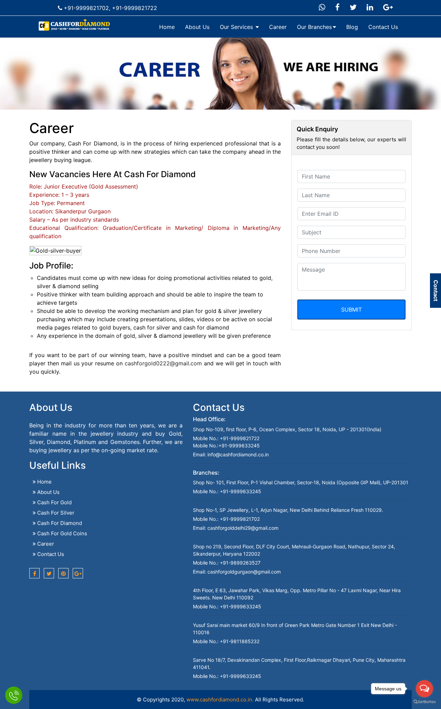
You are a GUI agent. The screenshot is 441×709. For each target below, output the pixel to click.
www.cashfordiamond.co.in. (220, 699)
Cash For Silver (55, 512)
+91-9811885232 (238, 641)
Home (167, 26)
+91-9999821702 (86, 7)
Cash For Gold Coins (61, 533)
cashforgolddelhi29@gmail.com (242, 528)
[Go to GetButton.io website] (424, 702)
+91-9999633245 (239, 445)
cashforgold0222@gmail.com (163, 363)
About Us (197, 26)
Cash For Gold (54, 502)
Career (278, 26)
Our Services (237, 26)
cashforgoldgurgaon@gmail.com (244, 572)
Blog (352, 26)
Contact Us (383, 26)
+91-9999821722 (134, 7)
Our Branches (314, 26)
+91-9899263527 (239, 563)
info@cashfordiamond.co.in (238, 454)
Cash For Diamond (59, 523)
